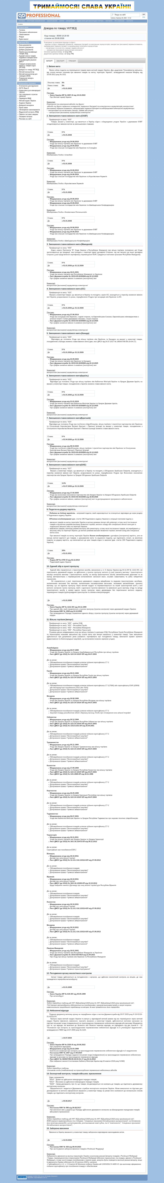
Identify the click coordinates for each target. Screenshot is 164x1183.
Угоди (74, 339)
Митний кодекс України (27, 101)
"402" (69, 248)
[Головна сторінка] (2, 11)
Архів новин (23, 107)
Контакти (130, 21)
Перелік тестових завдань (28, 114)
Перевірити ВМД (25, 98)
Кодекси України (25, 103)
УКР (144, 14)
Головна (22, 21)
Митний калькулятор (26, 72)
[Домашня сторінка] (39, 19)
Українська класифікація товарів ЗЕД (28, 53)
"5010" (51, 1079)
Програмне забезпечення (36, 21)
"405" (69, 630)
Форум (61, 21)
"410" (69, 292)
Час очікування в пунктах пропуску (28, 95)
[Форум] (2, 20)
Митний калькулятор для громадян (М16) (28, 75)
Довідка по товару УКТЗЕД (29, 70)
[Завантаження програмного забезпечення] (2, 16)
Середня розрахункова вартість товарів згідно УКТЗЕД (27, 65)
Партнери (109, 21)
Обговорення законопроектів (29, 110)
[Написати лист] (2, 29)
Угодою (91, 297)
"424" (69, 422)
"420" (69, 337)
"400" (69, 623)
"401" (69, 625)
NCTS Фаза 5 (24, 88)
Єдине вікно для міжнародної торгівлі (90, 21)
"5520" (52, 1084)
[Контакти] (2, 25)
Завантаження (52, 21)
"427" (69, 468)
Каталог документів (26, 47)
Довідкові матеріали (26, 105)
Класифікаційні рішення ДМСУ (27, 60)
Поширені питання (25, 116)
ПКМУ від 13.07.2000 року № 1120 (72, 1030)
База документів (25, 45)
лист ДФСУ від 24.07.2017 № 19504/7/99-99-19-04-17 (114, 341)
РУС (144, 17)
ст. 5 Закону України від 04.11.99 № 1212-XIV (121, 570)
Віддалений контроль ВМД (29, 112)
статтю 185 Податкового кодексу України (92, 519)
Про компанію (119, 21)
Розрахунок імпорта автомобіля (26, 79)
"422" (69, 379)
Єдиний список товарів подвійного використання (28, 56)
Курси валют (70, 21)
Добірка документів (26, 50)
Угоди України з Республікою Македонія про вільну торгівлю (99, 250)
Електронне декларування (28, 86)
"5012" (51, 1082)
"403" (69, 119)
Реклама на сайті (25, 119)
